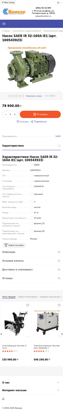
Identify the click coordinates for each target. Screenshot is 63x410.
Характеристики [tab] (13, 145)
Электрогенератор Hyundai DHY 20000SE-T (47, 346)
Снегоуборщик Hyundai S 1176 (14, 346)
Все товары (4, 24)
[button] (38, 121)
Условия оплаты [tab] (13, 260)
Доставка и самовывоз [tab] (17, 269)
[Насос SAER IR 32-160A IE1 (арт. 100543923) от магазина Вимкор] (31, 68)
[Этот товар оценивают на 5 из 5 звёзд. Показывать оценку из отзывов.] (7, 351)
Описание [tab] (8, 252)
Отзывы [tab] (7, 278)
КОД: (47, 96)
